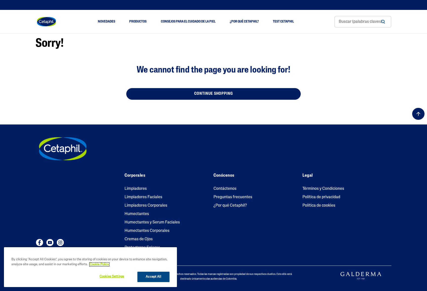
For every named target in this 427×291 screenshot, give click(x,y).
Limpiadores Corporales (146, 206)
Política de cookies (318, 206)
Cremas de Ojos (139, 239)
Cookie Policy (99, 264)
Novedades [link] (106, 22)
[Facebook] (39, 242)
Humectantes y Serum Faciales (152, 222)
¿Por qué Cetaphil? (230, 206)
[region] (90, 267)
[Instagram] (60, 242)
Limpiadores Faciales (143, 197)
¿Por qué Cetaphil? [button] (244, 22)
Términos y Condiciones (323, 189)
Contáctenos (225, 189)
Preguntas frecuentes (233, 197)
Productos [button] (138, 22)
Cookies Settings (112, 276)
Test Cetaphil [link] (283, 22)
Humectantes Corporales (147, 231)
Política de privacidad (321, 197)
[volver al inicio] (418, 114)
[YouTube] (50, 242)
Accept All (153, 276)
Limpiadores (136, 189)
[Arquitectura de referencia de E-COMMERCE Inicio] (46, 22)
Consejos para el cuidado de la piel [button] (188, 22)
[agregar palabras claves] (383, 22)
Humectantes (137, 214)
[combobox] (362, 22)
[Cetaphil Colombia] (63, 149)
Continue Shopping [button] (213, 94)
